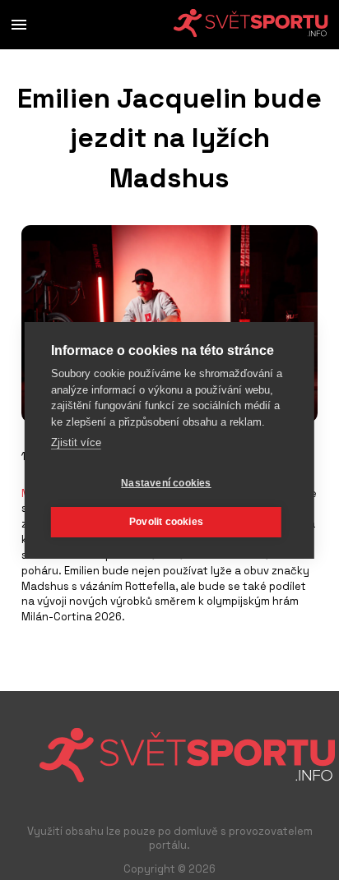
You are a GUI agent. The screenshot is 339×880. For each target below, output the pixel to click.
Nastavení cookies (166, 483)
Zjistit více (76, 442)
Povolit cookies (166, 522)
